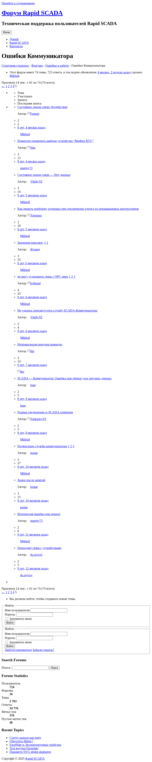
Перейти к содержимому (18, 3)
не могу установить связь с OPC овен (42, 276)
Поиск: (6, 667)
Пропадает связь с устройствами (39, 548)
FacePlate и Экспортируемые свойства (35, 744)
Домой (14, 39)
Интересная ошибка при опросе (38, 514)
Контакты (16, 46)
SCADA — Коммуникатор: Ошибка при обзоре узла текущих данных (64, 378)
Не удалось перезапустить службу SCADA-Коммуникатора (57, 310)
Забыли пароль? (43, 650)
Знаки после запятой (31, 480)
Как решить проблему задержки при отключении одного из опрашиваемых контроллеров (78, 208)
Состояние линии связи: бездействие (42, 107)
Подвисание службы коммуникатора (42, 446)
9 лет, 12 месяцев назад (32, 568)
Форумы (37, 65)
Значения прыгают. (30, 242)
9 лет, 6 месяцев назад (32, 263)
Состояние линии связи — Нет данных (43, 174)
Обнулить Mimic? (21, 741)
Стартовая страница (15, 65)
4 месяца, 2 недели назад (114, 72)
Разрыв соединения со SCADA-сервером (45, 412)
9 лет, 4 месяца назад (31, 127)
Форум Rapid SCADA (32, 12)
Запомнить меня (20, 618)
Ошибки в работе (57, 65)
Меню (6, 32)
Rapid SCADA (19, 42)
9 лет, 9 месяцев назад (32, 399)
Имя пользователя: (18, 610)
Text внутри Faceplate (24, 748)
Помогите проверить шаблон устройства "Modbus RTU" (55, 141)
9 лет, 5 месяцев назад (32, 195)
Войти (9, 622)
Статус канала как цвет (25, 737)
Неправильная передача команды (39, 344)
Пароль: (10, 614)
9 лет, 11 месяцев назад (32, 534)
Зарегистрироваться (18, 650)
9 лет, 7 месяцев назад (32, 365)
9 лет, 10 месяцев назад (32, 466)
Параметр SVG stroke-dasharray (30, 752)
